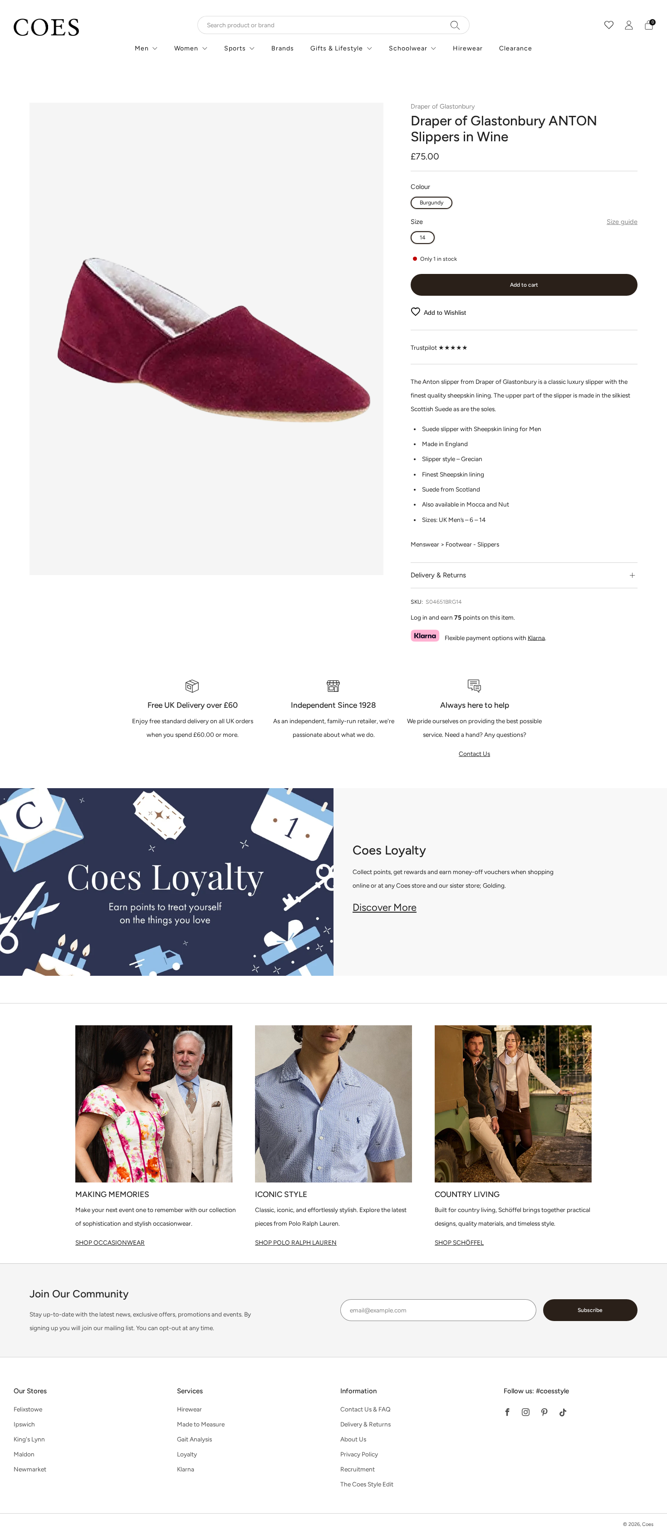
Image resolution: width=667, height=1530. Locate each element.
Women (186, 48)
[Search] (455, 25)
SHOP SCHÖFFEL (459, 1242)
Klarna (536, 637)
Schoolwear (408, 48)
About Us (353, 1439)
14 (423, 237)
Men (142, 48)
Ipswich (24, 1424)
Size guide (622, 222)
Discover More (385, 907)
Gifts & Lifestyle (336, 48)
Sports (235, 48)
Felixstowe (28, 1409)
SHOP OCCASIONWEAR (110, 1242)
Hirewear (468, 48)
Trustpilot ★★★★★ (439, 347)
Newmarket (30, 1469)
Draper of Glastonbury (443, 106)
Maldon (24, 1454)
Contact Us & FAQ (365, 1409)
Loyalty (187, 1454)
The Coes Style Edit (366, 1484)
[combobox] (333, 25)
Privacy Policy (359, 1454)
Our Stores (30, 1391)
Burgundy (431, 202)
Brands (282, 48)
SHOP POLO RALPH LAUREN (296, 1242)
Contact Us (474, 753)
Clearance (515, 48)
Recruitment (357, 1469)
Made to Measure (201, 1424)
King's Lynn (29, 1439)
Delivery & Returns (365, 1424)
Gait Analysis (194, 1439)
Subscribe (590, 1310)
